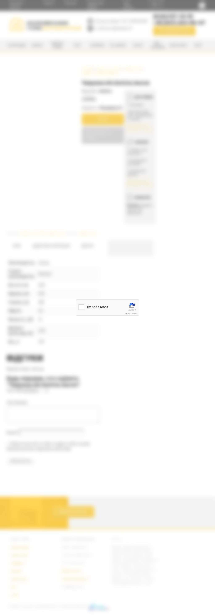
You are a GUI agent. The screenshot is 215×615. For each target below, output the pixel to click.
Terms (134, 314)
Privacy (127, 314)
